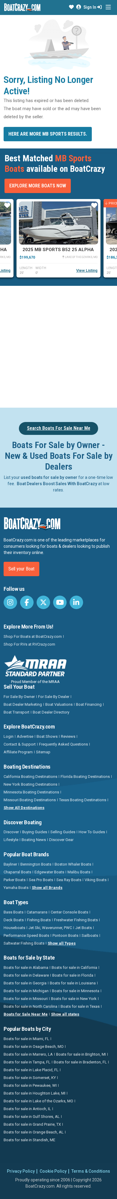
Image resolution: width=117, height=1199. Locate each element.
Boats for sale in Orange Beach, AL (34, 1132)
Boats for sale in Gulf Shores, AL (32, 1116)
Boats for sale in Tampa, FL (27, 1062)
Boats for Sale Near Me (26, 1014)
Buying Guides (34, 832)
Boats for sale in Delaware (26, 975)
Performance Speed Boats (26, 935)
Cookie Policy (53, 1171)
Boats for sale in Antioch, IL (27, 1109)
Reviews (68, 736)
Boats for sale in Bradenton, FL (80, 1062)
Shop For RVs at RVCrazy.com (29, 644)
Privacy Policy (21, 1171)
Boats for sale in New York (74, 998)
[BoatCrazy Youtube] (60, 602)
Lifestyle (11, 839)
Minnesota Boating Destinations (31, 792)
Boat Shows (47, 736)
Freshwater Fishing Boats (76, 920)
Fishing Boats (39, 920)
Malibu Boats (79, 872)
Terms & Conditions (90, 1171)
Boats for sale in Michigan (26, 991)
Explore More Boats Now (37, 186)
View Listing (87, 270)
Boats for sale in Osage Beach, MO (34, 1046)
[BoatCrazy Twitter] (43, 602)
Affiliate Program (18, 752)
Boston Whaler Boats (73, 864)
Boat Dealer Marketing (23, 704)
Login (9, 736)
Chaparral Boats (17, 872)
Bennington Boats (35, 864)
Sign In (90, 7)
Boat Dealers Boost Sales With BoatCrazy (57, 483)
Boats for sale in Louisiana (73, 983)
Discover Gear (61, 839)
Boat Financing (89, 704)
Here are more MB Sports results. (47, 134)
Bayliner (10, 864)
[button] (71, 7)
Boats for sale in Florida (72, 975)
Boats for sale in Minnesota (75, 991)
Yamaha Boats (16, 887)
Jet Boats (83, 927)
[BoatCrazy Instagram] (10, 602)
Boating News (34, 839)
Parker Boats (15, 880)
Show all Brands (47, 887)
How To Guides (92, 832)
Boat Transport (16, 712)
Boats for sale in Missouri (26, 998)
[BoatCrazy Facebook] (27, 602)
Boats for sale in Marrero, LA (28, 1054)
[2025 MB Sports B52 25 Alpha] (58, 223)
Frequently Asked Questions (63, 744)
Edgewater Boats (49, 872)
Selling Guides (62, 832)
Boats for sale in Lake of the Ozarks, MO (38, 1101)
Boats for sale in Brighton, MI (81, 1054)
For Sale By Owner (19, 696)
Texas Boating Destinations (82, 800)
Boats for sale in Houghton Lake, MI (34, 1093)
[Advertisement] (58, 345)
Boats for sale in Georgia (25, 983)
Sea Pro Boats (41, 880)
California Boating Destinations (30, 776)
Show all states (65, 1014)
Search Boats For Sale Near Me (58, 428)
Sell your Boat (21, 569)
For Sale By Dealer (53, 696)
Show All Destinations (24, 807)
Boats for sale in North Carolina (30, 1006)
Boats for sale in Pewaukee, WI (30, 1085)
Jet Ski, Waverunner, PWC (50, 927)
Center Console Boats (69, 912)
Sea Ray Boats (68, 880)
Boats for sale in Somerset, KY (30, 1077)
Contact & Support (20, 744)
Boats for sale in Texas (80, 1006)
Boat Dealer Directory (51, 712)
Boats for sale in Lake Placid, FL (31, 1070)
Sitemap (43, 752)
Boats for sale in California (74, 967)
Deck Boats (14, 920)
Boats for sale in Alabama (26, 967)
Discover (11, 832)
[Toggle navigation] (108, 7)
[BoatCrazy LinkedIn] (76, 602)
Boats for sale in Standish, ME (29, 1140)
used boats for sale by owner (49, 477)
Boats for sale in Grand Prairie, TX (32, 1124)
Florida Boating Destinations (85, 776)
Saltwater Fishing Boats (24, 943)
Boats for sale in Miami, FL (26, 1038)
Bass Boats (13, 912)
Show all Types (62, 943)
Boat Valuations (59, 704)
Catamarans (37, 912)
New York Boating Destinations (30, 784)
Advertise (25, 736)
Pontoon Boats (65, 935)
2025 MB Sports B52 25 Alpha (58, 249)
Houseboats (14, 927)
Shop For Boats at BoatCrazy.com (33, 636)
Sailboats (90, 935)
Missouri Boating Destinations (30, 800)
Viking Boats (95, 880)
